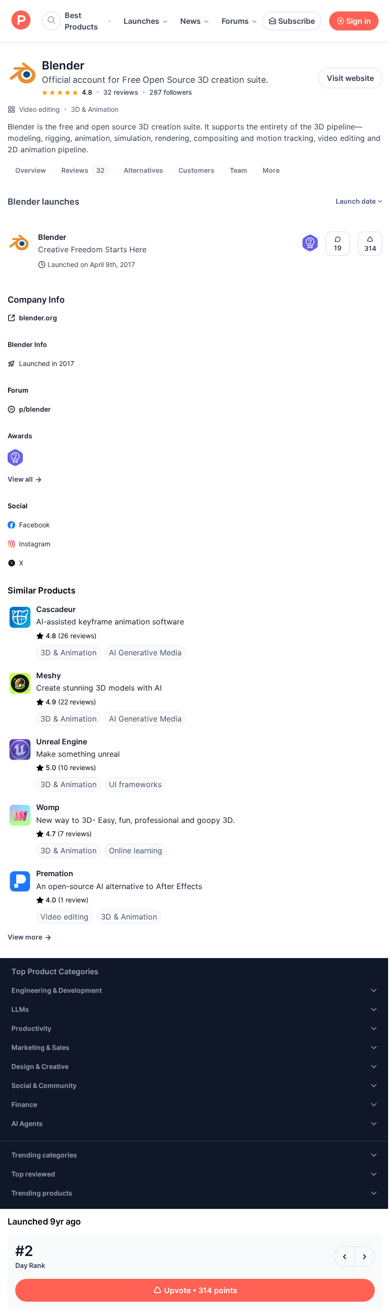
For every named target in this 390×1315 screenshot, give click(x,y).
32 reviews (120, 92)
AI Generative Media (145, 652)
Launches (141, 21)
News (190, 21)
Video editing (39, 109)
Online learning (135, 850)
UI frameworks (135, 784)
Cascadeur (56, 609)
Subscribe (296, 21)
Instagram (34, 544)
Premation (54, 873)
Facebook (34, 525)
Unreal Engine (61, 741)
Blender (52, 237)
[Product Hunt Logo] (20, 20)
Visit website (350, 78)
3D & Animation (94, 109)
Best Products (81, 20)
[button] (271, 170)
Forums (235, 21)
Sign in (358, 21)
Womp (47, 807)
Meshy (48, 675)
